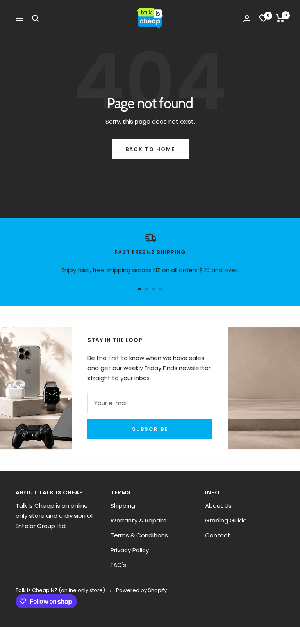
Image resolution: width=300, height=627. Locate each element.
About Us (218, 505)
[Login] (246, 18)
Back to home (150, 149)
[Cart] (280, 18)
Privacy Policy (130, 550)
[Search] (35, 18)
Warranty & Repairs (138, 520)
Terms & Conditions (139, 535)
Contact (217, 535)
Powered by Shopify (141, 590)
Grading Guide (226, 520)
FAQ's (118, 565)
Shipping (123, 505)
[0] (263, 18)
